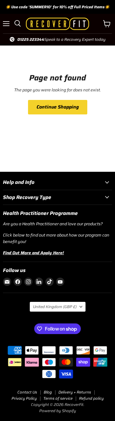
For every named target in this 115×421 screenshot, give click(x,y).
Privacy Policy (24, 398)
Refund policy (91, 398)
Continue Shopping (58, 107)
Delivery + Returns (74, 392)
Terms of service (58, 398)
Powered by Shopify (57, 411)
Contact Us (27, 392)
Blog (48, 392)
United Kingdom (55, 307)
